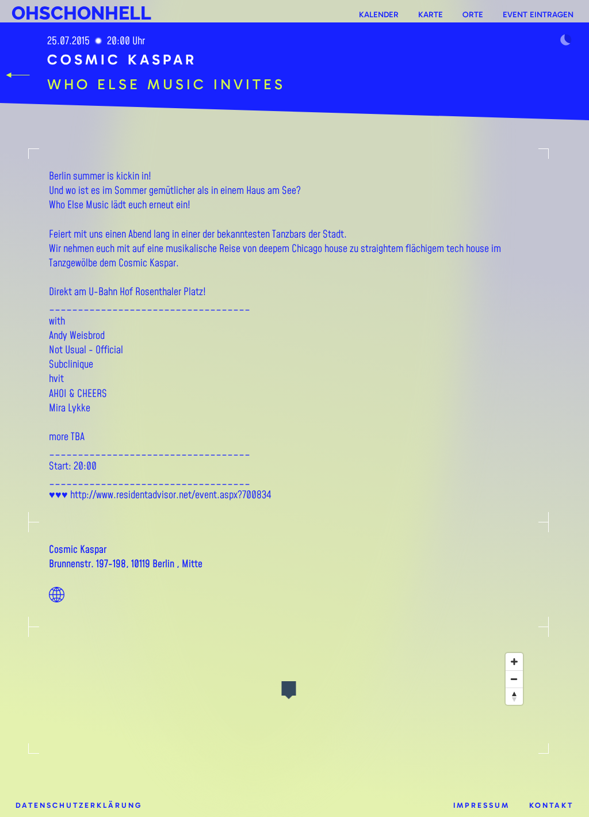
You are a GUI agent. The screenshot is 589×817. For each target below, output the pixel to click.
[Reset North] (514, 696)
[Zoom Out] (514, 679)
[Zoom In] (514, 661)
